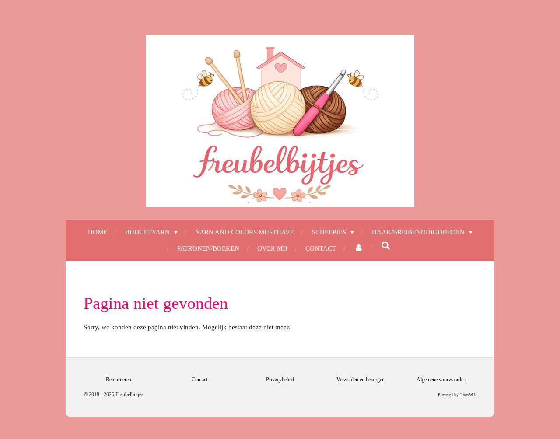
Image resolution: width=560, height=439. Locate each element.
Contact (199, 379)
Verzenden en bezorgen (360, 379)
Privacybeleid (280, 379)
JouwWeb (468, 394)
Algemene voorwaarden (441, 379)
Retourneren (118, 379)
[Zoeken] (386, 246)
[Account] (358, 248)
